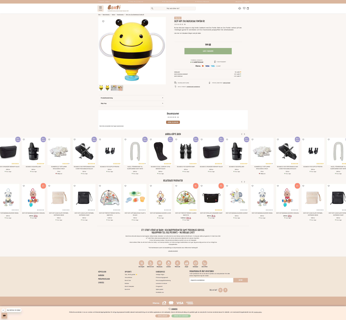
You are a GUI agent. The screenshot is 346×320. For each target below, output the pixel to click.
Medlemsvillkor (104, 279)
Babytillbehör (106, 14)
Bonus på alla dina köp (136, 1)
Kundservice (160, 272)
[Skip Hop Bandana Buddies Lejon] (160, 197)
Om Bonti (128, 272)
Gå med (240, 280)
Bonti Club (128, 280)
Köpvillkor (102, 272)
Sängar (186, 267)
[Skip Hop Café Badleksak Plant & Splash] (135, 197)
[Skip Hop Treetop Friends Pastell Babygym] (109, 197)
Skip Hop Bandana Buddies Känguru (33, 213)
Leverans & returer (161, 283)
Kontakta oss (160, 292)
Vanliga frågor (160, 274)
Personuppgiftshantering (163, 280)
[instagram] (220, 290)
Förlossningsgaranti (162, 277)
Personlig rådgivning (203, 1)
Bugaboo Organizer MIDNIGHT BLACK (211, 166)
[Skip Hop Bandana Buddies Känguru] (33, 197)
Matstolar (177, 267)
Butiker (127, 283)
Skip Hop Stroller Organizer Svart (211, 213)
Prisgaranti (159, 286)
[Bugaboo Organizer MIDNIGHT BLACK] (211, 151)
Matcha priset (226, 82)
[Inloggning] (239, 8)
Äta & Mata (204, 267)
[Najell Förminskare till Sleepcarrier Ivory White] (135, 151)
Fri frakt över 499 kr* (170, 1)
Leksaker (168, 267)
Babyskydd (159, 267)
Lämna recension (173, 122)
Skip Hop (177, 18)
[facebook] (225, 290)
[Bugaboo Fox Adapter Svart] (185, 151)
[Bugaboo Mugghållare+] (33, 151)
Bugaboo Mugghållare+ (33, 166)
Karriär (101, 275)
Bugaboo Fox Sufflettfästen (109, 166)
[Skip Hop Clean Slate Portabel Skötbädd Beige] (58, 197)
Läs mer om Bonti (173, 251)
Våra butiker (238, 1)
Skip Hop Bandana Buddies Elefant (237, 213)
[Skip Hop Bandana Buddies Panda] (262, 197)
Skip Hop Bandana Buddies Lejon (160, 213)
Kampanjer (195, 267)
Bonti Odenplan (129, 286)
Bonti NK (127, 289)
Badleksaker (120, 14)
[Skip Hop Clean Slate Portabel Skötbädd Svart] (84, 197)
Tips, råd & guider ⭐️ (131, 274)
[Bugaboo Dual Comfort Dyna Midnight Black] (160, 151)
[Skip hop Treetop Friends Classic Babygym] (185, 197)
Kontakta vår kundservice (193, 86)
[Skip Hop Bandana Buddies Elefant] (236, 197)
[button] (247, 8)
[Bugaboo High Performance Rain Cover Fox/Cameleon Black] (84, 151)
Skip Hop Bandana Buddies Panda (262, 213)
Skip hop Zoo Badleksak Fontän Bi (135, 14)
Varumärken (128, 277)
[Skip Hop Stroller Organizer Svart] (211, 197)
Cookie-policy (258, 312)
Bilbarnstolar (150, 267)
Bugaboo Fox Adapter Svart (186, 166)
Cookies (101, 282)
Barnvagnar (141, 267)
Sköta (113, 14)
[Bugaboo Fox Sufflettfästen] (109, 151)
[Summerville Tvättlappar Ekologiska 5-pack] (58, 151)
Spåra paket (159, 289)
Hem (99, 14)
